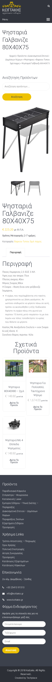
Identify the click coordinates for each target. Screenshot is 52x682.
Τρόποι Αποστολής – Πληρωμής (19, 541)
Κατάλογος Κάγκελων (13, 565)
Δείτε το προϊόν (14, 404)
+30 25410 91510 (15, 587)
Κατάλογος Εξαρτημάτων (15, 561)
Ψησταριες (29, 59)
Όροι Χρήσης (9, 545)
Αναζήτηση (16, 97)
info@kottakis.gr (15, 593)
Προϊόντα (21, 56)
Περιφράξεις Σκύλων (13, 519)
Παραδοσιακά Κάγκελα (14, 491)
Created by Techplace (26, 678)
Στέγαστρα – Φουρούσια (15, 495)
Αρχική (12, 56)
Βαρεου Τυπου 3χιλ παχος (28, 241)
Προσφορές (8, 527)
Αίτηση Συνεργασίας (12, 553)
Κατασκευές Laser (11, 499)
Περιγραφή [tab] (15, 252)
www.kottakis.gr (15, 599)
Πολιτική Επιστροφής (13, 549)
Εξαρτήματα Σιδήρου (13, 523)
